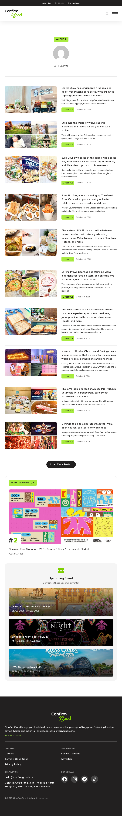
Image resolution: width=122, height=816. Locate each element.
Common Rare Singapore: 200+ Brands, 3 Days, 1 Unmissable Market (49, 548)
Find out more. (13, 735)
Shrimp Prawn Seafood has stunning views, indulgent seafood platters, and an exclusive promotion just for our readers (87, 275)
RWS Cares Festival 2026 (27, 666)
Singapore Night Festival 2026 (30, 636)
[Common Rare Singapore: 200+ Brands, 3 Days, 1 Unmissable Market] (61, 516)
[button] (61, 39)
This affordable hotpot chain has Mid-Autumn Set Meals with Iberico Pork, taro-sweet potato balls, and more (88, 392)
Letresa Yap (61, 66)
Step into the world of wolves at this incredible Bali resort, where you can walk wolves (85, 126)
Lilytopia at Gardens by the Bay (31, 606)
